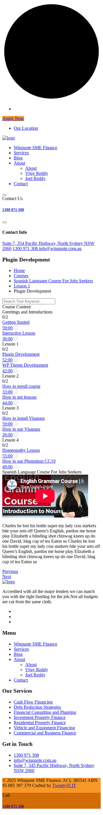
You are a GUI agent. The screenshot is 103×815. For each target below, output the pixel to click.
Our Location (26, 128)
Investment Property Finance (40, 717)
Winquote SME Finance (35, 147)
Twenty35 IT (64, 785)
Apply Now (13, 118)
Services (21, 152)
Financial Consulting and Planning (45, 712)
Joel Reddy (35, 178)
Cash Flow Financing (33, 702)
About (19, 163)
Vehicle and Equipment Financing (44, 727)
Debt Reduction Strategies (37, 707)
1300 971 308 (13, 209)
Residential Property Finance (40, 722)
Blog (18, 157)
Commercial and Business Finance (45, 732)
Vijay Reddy (36, 173)
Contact (21, 183)
